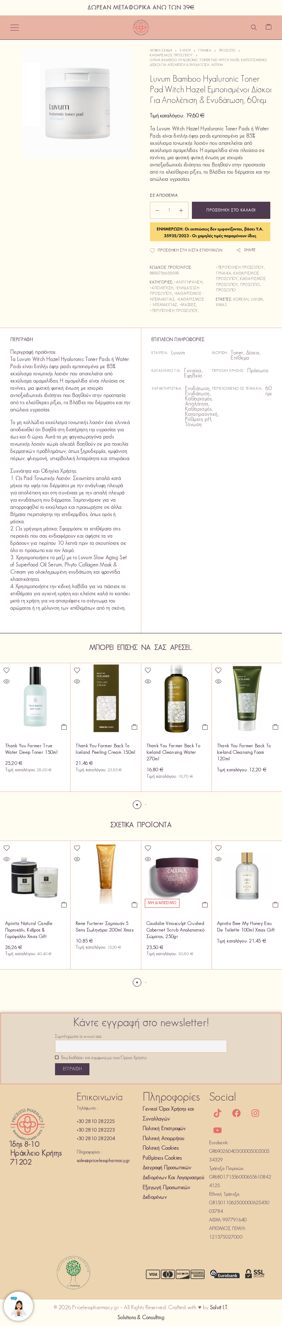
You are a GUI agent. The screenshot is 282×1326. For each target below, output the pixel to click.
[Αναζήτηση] (254, 27)
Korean (241, 300)
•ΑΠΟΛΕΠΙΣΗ (161, 288)
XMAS (221, 305)
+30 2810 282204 (96, 1138)
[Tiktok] (217, 1113)
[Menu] (14, 27)
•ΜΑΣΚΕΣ (188, 305)
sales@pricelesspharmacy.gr (103, 1160)
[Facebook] (236, 1113)
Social (223, 1098)
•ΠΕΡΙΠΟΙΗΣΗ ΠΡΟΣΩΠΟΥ (174, 311)
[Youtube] (217, 1130)
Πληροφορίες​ (171, 1098)
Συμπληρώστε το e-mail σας (78, 1037)
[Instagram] (255, 1113)
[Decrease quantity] (154, 210)
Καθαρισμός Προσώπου (171, 55)
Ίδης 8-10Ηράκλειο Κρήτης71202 (36, 1153)
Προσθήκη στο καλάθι (231, 210)
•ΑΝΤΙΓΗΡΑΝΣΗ (188, 282)
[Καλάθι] (268, 28)
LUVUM (257, 300)
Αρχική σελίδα (161, 50)
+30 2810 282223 (96, 1130)
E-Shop (185, 50)
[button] (64, 727)
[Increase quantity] (183, 210)
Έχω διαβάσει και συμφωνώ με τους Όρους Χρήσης (103, 1058)
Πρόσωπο (227, 50)
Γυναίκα (204, 50)
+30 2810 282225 (96, 1121)
